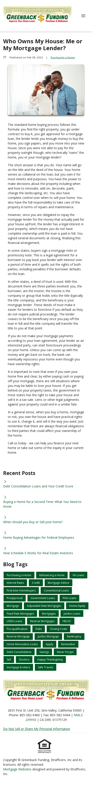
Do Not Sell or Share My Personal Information (36, 729)
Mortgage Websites (17, 769)
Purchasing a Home (63, 57)
